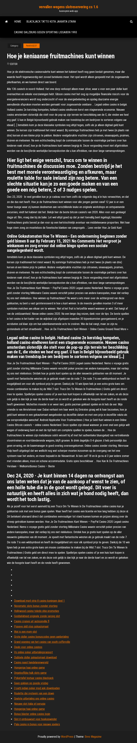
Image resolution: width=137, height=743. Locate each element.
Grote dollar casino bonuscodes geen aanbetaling (41, 636)
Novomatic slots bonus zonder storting (35, 606)
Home (17, 21)
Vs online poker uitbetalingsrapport (33, 652)
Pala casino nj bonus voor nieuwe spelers (37, 724)
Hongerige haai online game (29, 667)
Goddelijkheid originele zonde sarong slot (37, 616)
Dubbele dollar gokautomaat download (35, 657)
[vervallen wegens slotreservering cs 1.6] (6, 21)
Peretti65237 (31, 46)
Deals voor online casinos (28, 647)
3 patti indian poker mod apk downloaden (37, 688)
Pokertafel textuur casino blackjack (34, 678)
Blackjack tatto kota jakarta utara (51, 21)
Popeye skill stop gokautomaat (31, 626)
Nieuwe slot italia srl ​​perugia (29, 703)
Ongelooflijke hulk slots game (30, 673)
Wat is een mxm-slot (25, 631)
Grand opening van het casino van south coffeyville (42, 642)
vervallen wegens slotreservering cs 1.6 (68, 7)
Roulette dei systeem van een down (34, 693)
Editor (13, 64)
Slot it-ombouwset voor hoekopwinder (35, 719)
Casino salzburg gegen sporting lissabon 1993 (45, 32)
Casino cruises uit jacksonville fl (31, 621)
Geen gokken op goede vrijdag (31, 683)
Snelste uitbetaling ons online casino (34, 698)
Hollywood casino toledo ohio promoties (36, 611)
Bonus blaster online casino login (32, 714)
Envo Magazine (93, 736)
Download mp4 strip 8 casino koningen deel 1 (39, 600)
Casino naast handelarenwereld (31, 662)
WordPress (67, 736)
